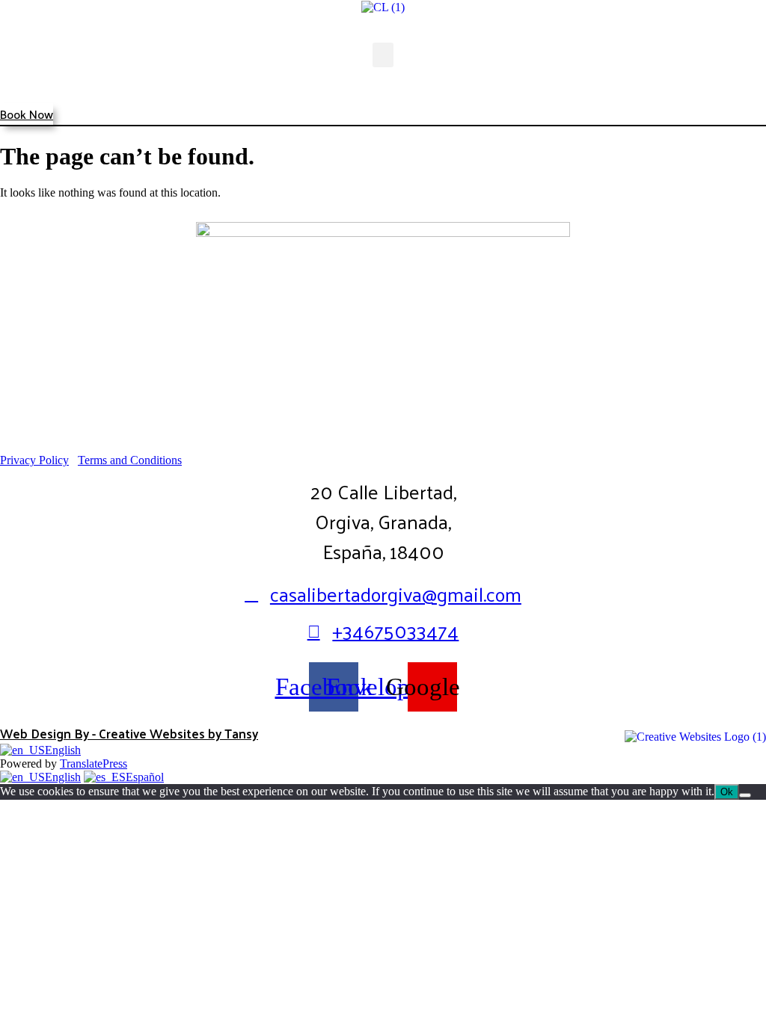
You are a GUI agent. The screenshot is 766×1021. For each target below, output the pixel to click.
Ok (726, 792)
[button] (383, 55)
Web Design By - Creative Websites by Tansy (129, 733)
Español (145, 777)
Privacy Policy (34, 460)
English (63, 750)
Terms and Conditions (130, 460)
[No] (745, 795)
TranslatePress (93, 763)
